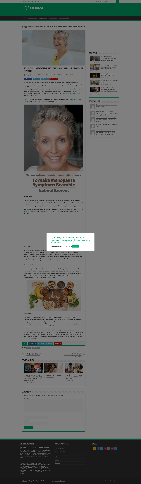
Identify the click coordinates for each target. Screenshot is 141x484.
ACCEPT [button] (75, 246)
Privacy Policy (67, 246)
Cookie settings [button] (56, 246)
